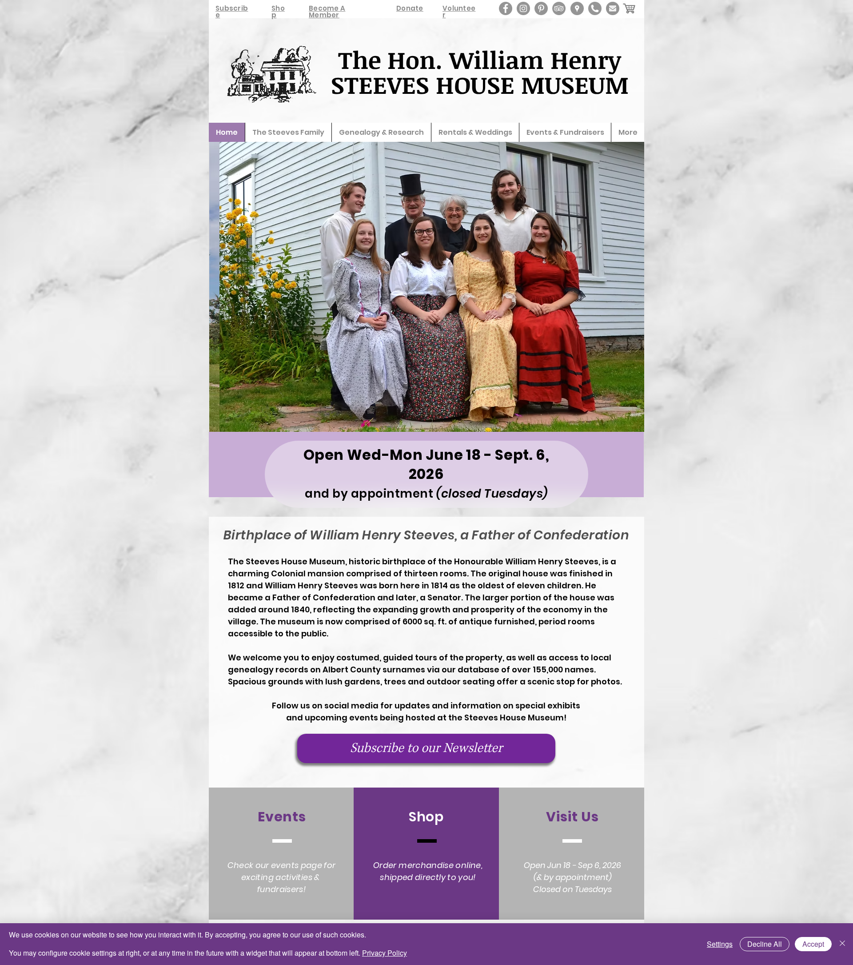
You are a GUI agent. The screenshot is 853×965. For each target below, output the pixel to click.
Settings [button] (720, 944)
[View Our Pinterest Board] (541, 8)
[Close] (842, 944)
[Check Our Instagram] (523, 8)
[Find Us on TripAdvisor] (559, 8)
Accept (813, 944)
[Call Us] (595, 8)
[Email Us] (612, 8)
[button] (426, 287)
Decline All (764, 944)
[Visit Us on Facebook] (505, 8)
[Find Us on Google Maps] (577, 8)
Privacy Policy (384, 953)
